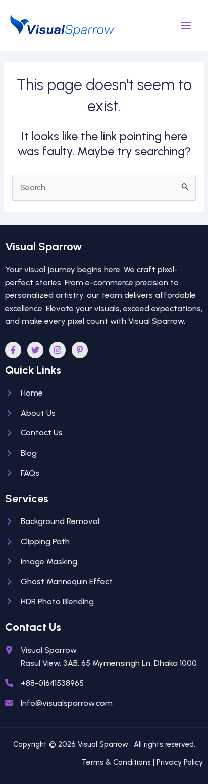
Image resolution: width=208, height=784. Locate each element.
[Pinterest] (80, 350)
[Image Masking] (41, 562)
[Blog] (21, 453)
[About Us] (30, 413)
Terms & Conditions (116, 762)
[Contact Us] (34, 433)
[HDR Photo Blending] (49, 601)
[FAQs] (22, 473)
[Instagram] (57, 350)
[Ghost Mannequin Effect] (59, 581)
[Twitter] (35, 350)
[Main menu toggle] (186, 25)
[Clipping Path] (37, 541)
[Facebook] (13, 350)
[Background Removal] (52, 521)
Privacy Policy (180, 762)
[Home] (24, 393)
